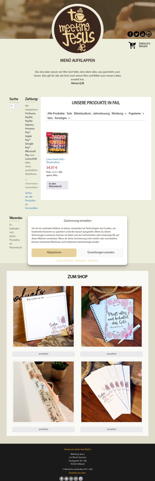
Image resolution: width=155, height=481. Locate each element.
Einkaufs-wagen (145, 45)
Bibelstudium (82, 113)
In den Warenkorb (55, 185)
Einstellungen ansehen (101, 252)
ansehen (43, 354)
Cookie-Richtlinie (65, 260)
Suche (13, 99)
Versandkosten (33, 208)
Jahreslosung (101, 113)
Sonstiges (61, 118)
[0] (132, 49)
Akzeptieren (54, 252)
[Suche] (17, 106)
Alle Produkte (56, 113)
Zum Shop (78, 277)
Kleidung (118, 113)
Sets (50, 118)
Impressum (80, 260)
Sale (69, 113)
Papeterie (135, 113)
